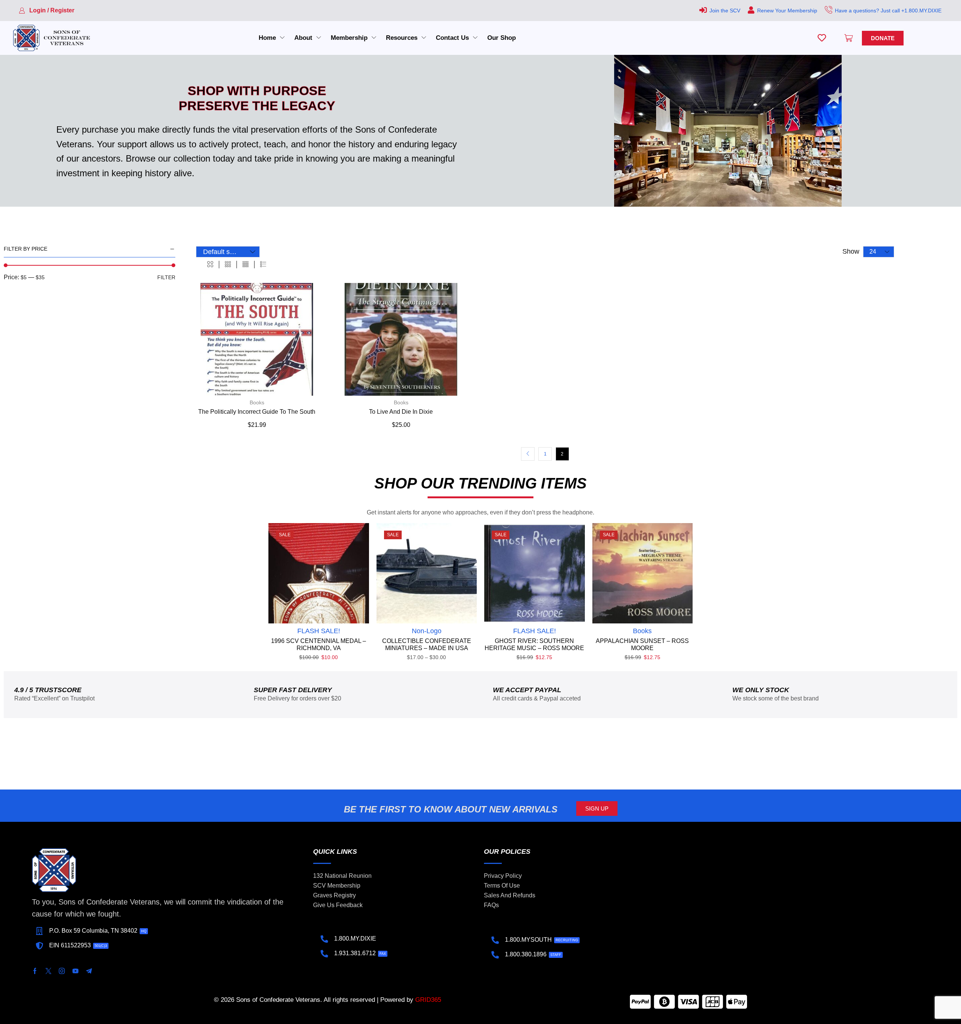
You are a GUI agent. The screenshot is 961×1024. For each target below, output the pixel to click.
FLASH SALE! (318, 631)
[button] (46, 10)
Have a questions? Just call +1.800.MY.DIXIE (888, 11)
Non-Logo (426, 631)
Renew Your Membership (787, 11)
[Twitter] (48, 971)
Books (257, 402)
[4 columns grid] (245, 264)
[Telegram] (89, 971)
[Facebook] (35, 971)
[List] (263, 264)
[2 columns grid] (210, 264)
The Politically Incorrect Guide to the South (256, 411)
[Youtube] (75, 971)
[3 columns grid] (228, 264)
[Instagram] (62, 971)
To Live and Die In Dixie (401, 411)
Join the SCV (724, 11)
